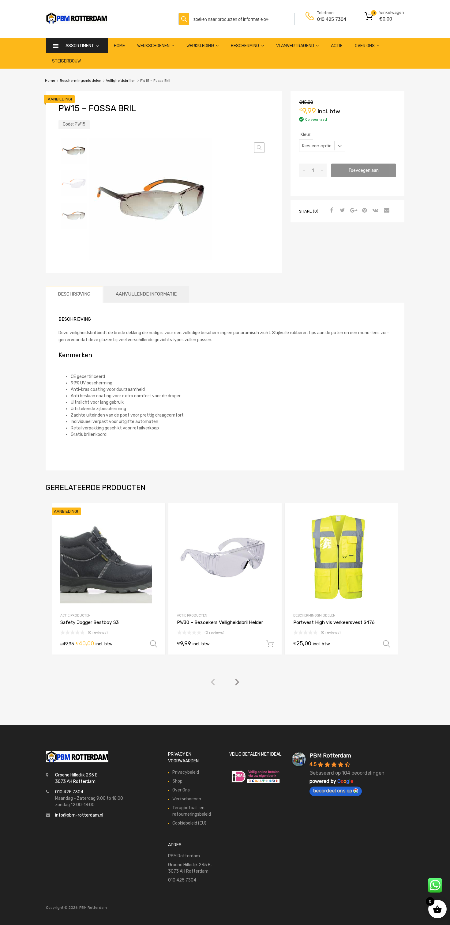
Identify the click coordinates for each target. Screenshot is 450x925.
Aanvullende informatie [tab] (146, 294)
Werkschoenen (153, 45)
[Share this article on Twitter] (342, 211)
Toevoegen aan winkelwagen (363, 172)
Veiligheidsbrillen (121, 80)
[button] (259, 147)
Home (119, 45)
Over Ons (365, 45)
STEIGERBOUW (66, 61)
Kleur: (306, 134)
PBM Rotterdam (330, 755)
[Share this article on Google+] (353, 211)
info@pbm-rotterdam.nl (79, 815)
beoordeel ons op (332, 791)
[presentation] (213, 682)
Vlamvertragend (295, 45)
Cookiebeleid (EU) (189, 823)
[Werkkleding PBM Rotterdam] (76, 22)
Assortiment (80, 45)
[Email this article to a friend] (386, 211)
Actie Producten (75, 615)
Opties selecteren (153, 644)
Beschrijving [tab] (74, 294)
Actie (337, 45)
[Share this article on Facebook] (331, 211)
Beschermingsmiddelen (80, 80)
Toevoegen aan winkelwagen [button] (270, 644)
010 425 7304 (331, 19)
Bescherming (245, 45)
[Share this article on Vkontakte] (375, 211)
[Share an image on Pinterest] (364, 211)
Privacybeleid (185, 772)
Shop (177, 781)
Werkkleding (200, 45)
